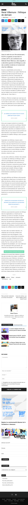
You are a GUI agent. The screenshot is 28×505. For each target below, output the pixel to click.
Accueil (2, 7)
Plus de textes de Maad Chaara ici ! (14, 251)
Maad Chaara (5, 17)
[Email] (19, 20)
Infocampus (4, 9)
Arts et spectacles (21, 499)
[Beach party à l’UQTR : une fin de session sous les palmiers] (5, 337)
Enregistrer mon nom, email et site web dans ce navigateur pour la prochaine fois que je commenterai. (13, 384)
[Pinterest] (9, 20)
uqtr (10, 279)
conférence (8, 277)
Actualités (8, 7)
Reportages (16, 500)
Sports (5, 500)
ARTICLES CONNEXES (7, 325)
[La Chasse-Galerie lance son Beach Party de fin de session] (5, 344)
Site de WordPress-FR (7, 485)
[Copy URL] (22, 20)
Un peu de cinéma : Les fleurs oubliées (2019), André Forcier (21, 297)
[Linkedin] (16, 20)
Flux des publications (7, 480)
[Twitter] (6, 20)
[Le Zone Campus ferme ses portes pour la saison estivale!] (5, 330)
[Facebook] (2, 20)
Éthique (12, 277)
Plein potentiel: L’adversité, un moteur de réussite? (7, 296)
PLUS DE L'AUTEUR (18, 325)
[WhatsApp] (12, 20)
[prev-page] (2, 349)
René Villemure (5, 279)
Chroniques (10, 500)
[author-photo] (14, 311)
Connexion (4, 478)
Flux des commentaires (7, 483)
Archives (22, 500)
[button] (2, 4)
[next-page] (5, 349)
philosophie (18, 277)
